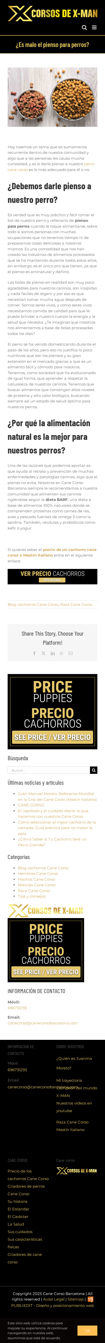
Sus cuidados (20, 1231)
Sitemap (76, 1299)
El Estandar (18, 1209)
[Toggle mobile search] (84, 27)
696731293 (17, 1007)
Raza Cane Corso (76, 604)
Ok (87, 1330)
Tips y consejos (32, 896)
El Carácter (18, 1216)
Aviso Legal (53, 1299)
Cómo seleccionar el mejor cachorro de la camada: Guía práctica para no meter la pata (57, 828)
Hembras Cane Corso (38, 873)
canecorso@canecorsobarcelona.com (43, 1023)
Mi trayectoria (69, 1080)
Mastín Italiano (70, 1129)
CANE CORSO (31, 805)
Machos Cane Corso (36, 879)
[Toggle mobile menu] (94, 27)
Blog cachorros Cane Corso (33, 604)
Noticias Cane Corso (37, 884)
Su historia (18, 1201)
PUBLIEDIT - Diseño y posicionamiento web (52, 1305)
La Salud (16, 1224)
